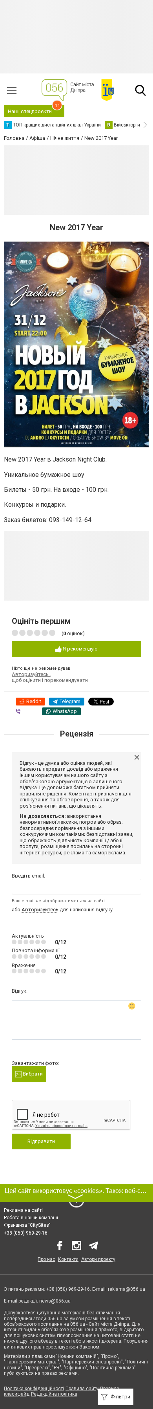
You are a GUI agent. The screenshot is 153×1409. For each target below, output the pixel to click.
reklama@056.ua (126, 1289)
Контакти (68, 1259)
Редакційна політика (54, 1394)
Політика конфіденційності (34, 1388)
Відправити (41, 1141)
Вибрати (32, 1074)
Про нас (46, 1259)
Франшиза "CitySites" (27, 1225)
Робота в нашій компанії (31, 1217)
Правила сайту (82, 1388)
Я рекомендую (80, 649)
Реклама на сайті (23, 1210)
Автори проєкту (98, 1259)
